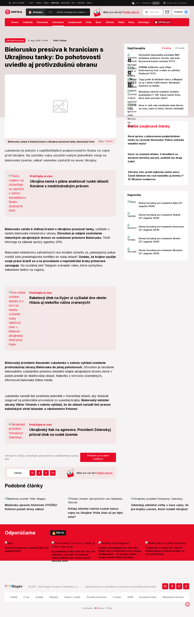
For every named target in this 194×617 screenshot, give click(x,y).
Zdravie (110, 22)
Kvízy (131, 22)
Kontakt (39, 597)
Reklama (54, 597)
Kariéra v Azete (72, 597)
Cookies (117, 597)
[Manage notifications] (187, 604)
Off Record (164, 22)
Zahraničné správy (15, 40)
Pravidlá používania (96, 597)
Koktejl (13, 597)
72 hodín (180, 48)
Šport (98, 22)
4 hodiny (166, 48)
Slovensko (42, 22)
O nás (26, 597)
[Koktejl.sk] (13, 12)
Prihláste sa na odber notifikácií (98, 457)
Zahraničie (58, 22)
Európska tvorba (148, 597)
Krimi (88, 22)
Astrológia (143, 22)
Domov (14, 22)
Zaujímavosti (75, 22)
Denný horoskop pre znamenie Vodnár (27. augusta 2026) (75, 12)
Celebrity (28, 22)
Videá (121, 22)
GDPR (130, 597)
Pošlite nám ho (131, 12)
